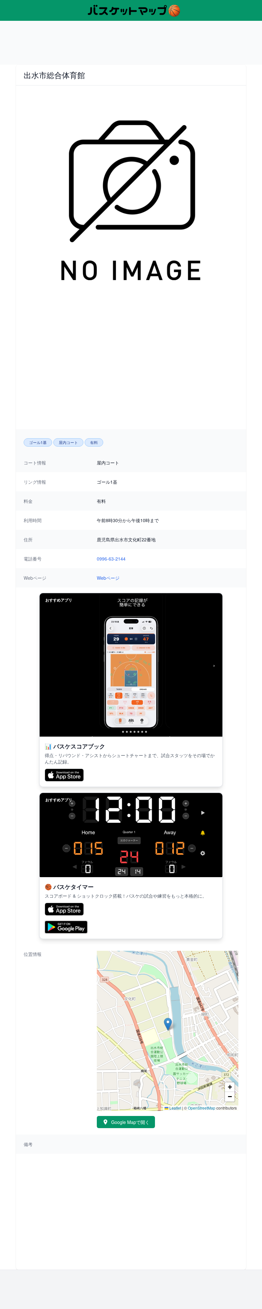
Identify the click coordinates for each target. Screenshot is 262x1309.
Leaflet (174, 1108)
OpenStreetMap (201, 1108)
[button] (168, 1024)
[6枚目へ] (138, 732)
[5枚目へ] (134, 732)
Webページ (108, 578)
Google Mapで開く (130, 1122)
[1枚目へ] (117, 732)
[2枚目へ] (123, 732)
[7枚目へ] (142, 732)
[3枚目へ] (127, 732)
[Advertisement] (131, 45)
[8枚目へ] (146, 732)
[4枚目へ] (131, 732)
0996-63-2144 (111, 558)
